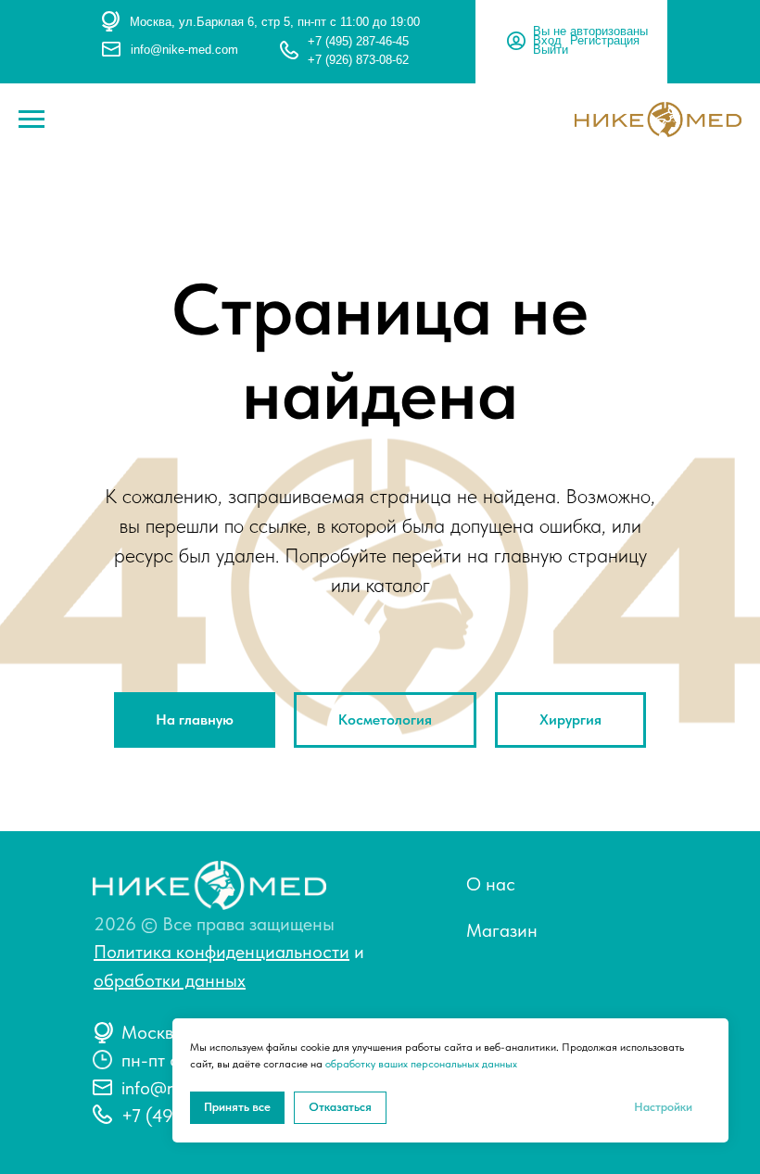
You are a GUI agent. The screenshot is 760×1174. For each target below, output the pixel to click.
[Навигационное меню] (31, 119)
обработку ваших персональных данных (421, 1063)
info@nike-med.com (184, 50)
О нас (490, 884)
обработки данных (170, 980)
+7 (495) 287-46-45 (358, 41)
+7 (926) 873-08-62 (358, 60)
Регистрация (605, 40)
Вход (547, 40)
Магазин (502, 930)
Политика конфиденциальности (221, 951)
